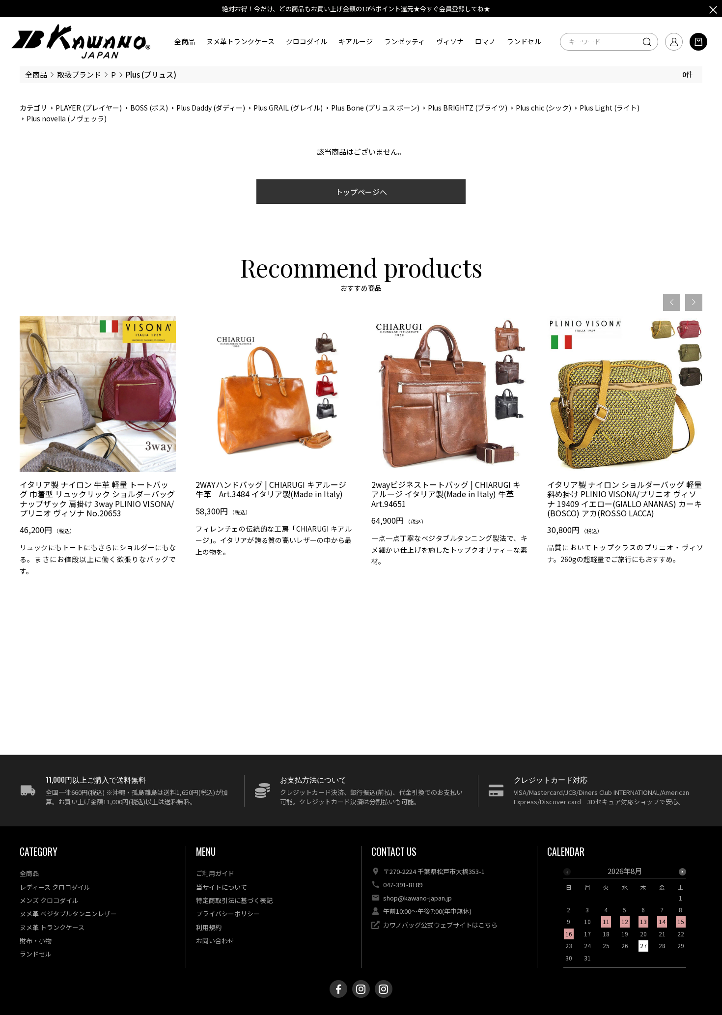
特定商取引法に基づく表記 (234, 900)
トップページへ (361, 192)
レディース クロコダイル (55, 887)
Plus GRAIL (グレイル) (288, 108)
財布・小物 (36, 940)
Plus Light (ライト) (609, 108)
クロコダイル (306, 41)
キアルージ (355, 41)
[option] (98, 450)
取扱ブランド (79, 74)
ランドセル (524, 41)
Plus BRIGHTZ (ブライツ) (467, 108)
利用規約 (209, 927)
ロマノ (485, 41)
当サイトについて (221, 887)
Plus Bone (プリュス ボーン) (375, 108)
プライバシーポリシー (228, 913)
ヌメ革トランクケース (240, 41)
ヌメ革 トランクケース (52, 927)
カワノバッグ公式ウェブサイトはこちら (440, 925)
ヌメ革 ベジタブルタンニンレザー (68, 913)
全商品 (184, 41)
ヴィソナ (450, 41)
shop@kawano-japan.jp (417, 897)
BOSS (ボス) (149, 108)
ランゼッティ (404, 41)
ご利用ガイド (215, 873)
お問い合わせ (215, 940)
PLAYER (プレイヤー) (89, 108)
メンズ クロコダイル (49, 900)
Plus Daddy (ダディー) (210, 108)
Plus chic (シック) (543, 108)
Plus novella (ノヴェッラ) (67, 118)
